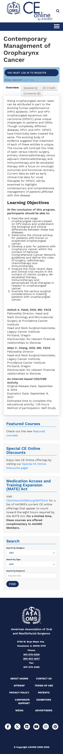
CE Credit (48, 87)
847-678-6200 (31, 654)
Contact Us (44, 678)
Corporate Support (22, 701)
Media (19, 710)
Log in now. (28, 80)
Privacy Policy (19, 692)
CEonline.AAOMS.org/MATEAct (27, 500)
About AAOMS (19, 678)
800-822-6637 (31, 658)
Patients (44, 692)
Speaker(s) (30, 87)
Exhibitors (43, 699)
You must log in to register (26, 72)
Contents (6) (32, 93)
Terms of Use (44, 685)
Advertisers (43, 710)
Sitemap (19, 685)
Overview (12, 87)
